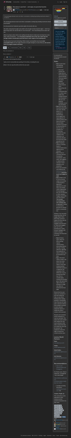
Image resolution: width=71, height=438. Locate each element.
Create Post (23, 1)
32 (14, 12)
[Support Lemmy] (38, 2)
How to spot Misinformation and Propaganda (61, 367)
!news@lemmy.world (59, 343)
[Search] (58, 2)
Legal (44, 435)
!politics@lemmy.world (59, 347)
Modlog (40, 435)
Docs (54, 435)
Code (57, 435)
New (20, 47)
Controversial (14, 47)
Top (8, 47)
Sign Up (65, 1)
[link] (17, 12)
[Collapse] (5, 57)
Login (61, 1)
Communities (16, 1)
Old (24, 47)
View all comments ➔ (8, 50)
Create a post (60, 24)
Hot (5, 47)
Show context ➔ (7, 54)
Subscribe (60, 21)
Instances (49, 435)
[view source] (22, 12)
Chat (29, 47)
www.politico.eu (16, 8)
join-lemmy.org (63, 435)
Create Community (32, 1)
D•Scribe (8, 2)
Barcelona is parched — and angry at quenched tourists (29, 7)
